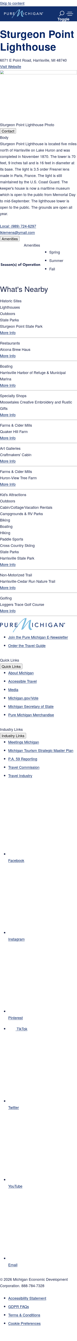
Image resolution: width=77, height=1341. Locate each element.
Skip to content (12, 3)
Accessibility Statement (27, 1298)
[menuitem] (42, 1323)
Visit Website (10, 66)
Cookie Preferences (24, 1323)
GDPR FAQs (18, 1306)
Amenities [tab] (10, 238)
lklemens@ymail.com (17, 232)
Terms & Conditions (24, 1314)
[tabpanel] (38, 185)
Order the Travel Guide (27, 645)
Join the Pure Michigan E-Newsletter (38, 637)
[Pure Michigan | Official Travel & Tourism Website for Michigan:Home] (23, 13)
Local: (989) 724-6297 (18, 226)
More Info (8, 332)
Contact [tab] (8, 131)
